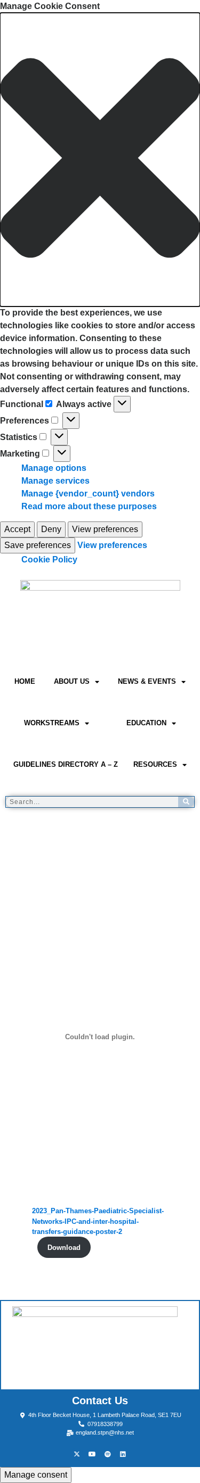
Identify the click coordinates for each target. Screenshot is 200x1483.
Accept (17, 529)
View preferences (105, 529)
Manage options (53, 468)
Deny (51, 529)
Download (64, 1248)
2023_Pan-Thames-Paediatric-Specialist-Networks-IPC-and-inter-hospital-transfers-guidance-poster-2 (98, 1221)
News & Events (147, 681)
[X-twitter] (76, 1454)
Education (146, 723)
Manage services (55, 480)
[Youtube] (92, 1454)
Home (24, 681)
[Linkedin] (123, 1454)
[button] (100, 159)
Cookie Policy (49, 559)
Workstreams (51, 723)
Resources (155, 764)
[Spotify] (107, 1454)
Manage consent (35, 1474)
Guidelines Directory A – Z (65, 764)
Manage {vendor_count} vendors (88, 493)
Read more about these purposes (89, 506)
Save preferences (37, 545)
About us (72, 681)
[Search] (186, 802)
